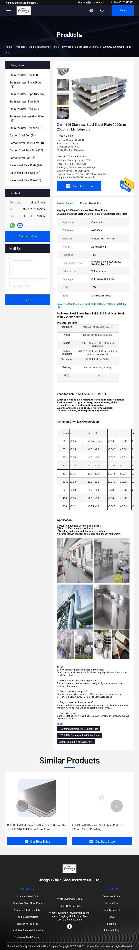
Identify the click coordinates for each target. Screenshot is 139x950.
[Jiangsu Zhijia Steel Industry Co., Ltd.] (23, 10)
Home (8, 46)
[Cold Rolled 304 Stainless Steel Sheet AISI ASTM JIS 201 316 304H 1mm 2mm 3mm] (37, 798)
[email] (20, 225)
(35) (26, 118)
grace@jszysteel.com (92, 2)
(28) (22, 135)
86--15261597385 (123, 2)
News (111, 917)
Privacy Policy (111, 930)
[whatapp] (12, 225)
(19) (26, 128)
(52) (27, 94)
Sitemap (111, 923)
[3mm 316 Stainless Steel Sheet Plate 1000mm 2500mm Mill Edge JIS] (99, 93)
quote (122, 10)
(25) (26, 150)
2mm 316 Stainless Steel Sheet (75, 741)
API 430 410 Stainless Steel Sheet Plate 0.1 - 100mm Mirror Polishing (98, 827)
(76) (25, 84)
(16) (25, 180)
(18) (27, 143)
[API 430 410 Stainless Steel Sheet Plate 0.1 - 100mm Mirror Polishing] (102, 798)
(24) (25, 165)
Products (20, 46)
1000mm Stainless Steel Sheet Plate (78, 729)
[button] (63, 117)
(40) (24, 101)
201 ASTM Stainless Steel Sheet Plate (79, 735)
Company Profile (111, 896)
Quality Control (111, 910)
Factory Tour (111, 903)
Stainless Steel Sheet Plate (43, 46)
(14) (22, 158)
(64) (23, 75)
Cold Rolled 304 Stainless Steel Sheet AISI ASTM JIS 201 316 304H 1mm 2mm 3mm (36, 827)
